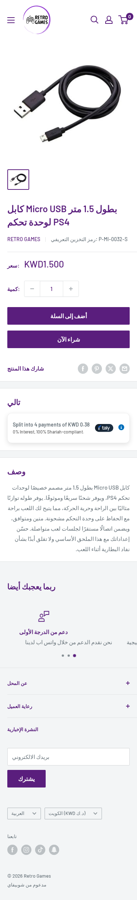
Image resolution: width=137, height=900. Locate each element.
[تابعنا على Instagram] (26, 850)
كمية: (13, 288)
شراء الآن (68, 339)
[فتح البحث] (95, 20)
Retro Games (23, 239)
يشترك (26, 778)
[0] (123, 19)
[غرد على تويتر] (111, 368)
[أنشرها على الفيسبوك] (83, 368)
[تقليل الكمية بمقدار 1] (32, 288)
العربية (17, 813)
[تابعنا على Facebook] (12, 850)
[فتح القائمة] (11, 20)
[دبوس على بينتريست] (97, 368)
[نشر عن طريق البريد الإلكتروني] (124, 368)
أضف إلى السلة (68, 315)
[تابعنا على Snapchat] (54, 850)
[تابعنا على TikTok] (40, 850)
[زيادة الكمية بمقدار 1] (71, 288)
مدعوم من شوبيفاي (26, 885)
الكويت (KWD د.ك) (67, 813)
